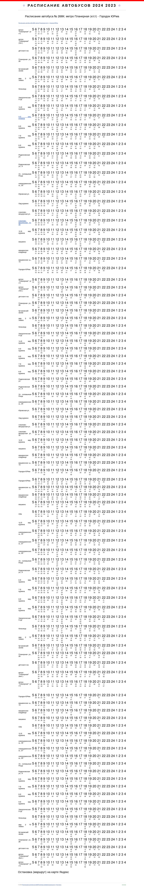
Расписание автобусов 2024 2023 (73, 5)
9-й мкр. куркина (25, 117)
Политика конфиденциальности (47, 885)
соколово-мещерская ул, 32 (25, 222)
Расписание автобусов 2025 (30, 885)
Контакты (58, 885)
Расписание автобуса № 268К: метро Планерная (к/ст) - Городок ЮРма (38, 23)
